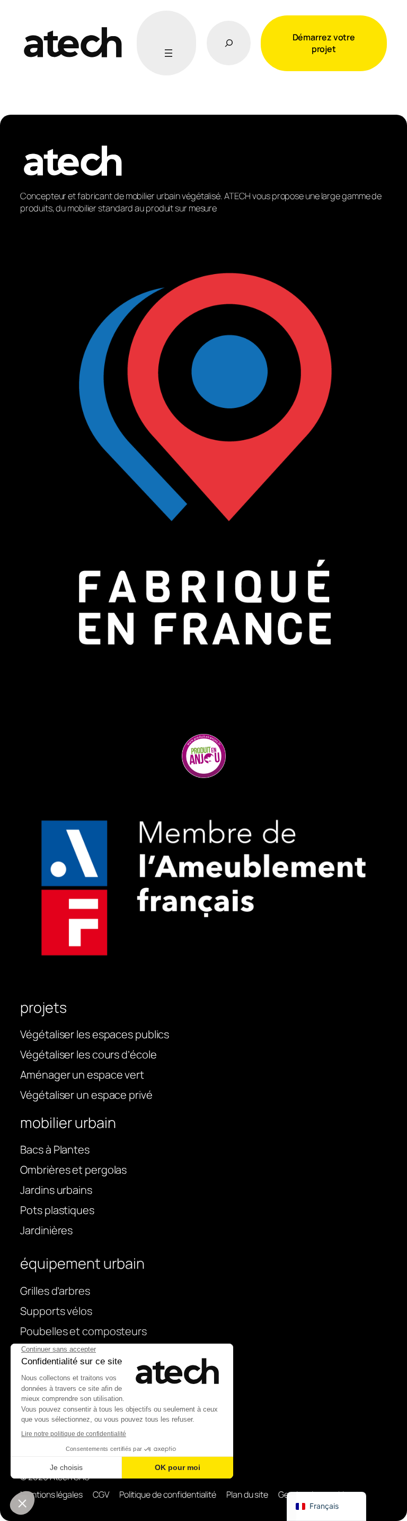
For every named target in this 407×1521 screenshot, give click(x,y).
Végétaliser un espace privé (86, 1095)
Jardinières (46, 1230)
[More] (166, 53)
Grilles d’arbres (55, 1291)
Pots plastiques (57, 1210)
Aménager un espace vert (82, 1074)
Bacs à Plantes (55, 1149)
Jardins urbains (56, 1190)
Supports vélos (56, 1311)
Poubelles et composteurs (83, 1331)
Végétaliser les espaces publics (94, 1034)
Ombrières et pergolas (73, 1170)
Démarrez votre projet (324, 43)
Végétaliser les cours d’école (88, 1054)
